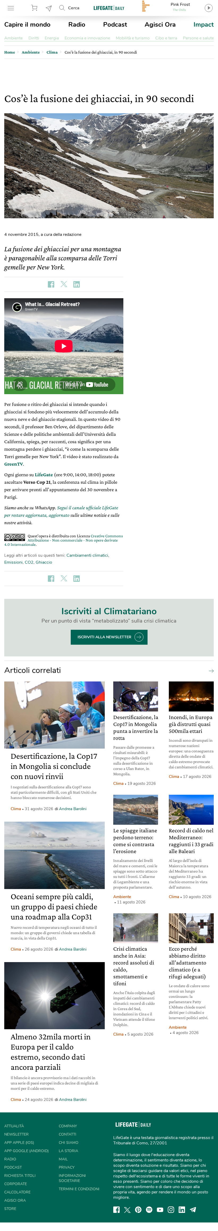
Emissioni (13, 562)
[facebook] (116, 1209)
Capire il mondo (27, 24)
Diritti (33, 38)
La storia (68, 1150)
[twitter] (127, 1209)
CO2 (29, 562)
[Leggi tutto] (210, 670)
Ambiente (13, 38)
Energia (52, 38)
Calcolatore (17, 1192)
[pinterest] (138, 1209)
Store (35, 8)
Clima (16, 809)
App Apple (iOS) (19, 1142)
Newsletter (49, 8)
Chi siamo (68, 1142)
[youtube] (160, 1209)
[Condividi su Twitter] (64, 284)
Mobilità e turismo (133, 38)
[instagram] (171, 1209)
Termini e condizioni (79, 1189)
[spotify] (149, 1209)
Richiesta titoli (20, 1175)
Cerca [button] (73, 8)
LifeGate (44, 474)
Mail (63, 1159)
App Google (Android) (26, 1150)
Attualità (14, 1126)
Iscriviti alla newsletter (104, 637)
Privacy (66, 1167)
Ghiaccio (44, 562)
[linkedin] (182, 1209)
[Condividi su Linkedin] (76, 284)
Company (68, 1126)
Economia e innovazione (87, 38)
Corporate (15, 1183)
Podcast (115, 24)
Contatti (67, 1134)
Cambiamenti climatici (87, 555)
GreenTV (13, 464)
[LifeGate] (109, 7)
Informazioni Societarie (72, 1178)
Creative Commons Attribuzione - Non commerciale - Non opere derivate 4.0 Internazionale (63, 540)
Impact (204, 24)
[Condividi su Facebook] (51, 284)
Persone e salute (198, 38)
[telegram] (193, 1209)
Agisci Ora (160, 24)
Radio (76, 24)
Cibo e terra (166, 38)
